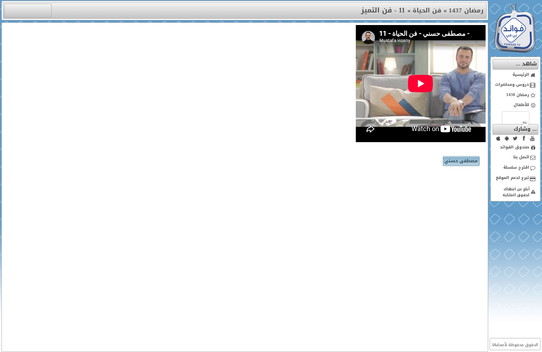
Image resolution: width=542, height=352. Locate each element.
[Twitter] (515, 138)
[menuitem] (516, 75)
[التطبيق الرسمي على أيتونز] (498, 138)
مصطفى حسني (461, 161)
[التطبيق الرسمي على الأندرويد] (507, 138)
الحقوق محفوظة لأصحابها (515, 345)
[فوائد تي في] (514, 51)
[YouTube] (532, 138)
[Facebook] (524, 138)
